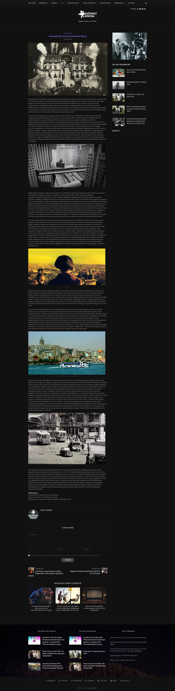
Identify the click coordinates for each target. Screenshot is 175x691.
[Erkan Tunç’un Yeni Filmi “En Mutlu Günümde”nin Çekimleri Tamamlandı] (34, 654)
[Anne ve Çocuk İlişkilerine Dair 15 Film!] (118, 73)
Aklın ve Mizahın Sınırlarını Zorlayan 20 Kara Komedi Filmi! (136, 109)
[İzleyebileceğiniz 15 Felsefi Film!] (118, 85)
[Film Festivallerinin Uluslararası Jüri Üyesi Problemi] (94, 595)
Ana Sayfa (32, 3)
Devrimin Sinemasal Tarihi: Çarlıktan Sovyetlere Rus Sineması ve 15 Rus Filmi (136, 121)
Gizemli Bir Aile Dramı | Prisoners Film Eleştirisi (125, 638)
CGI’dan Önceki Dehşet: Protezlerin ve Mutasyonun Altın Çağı (41, 608)
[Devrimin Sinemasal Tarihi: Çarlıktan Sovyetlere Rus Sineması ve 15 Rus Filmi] (118, 122)
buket (135, 655)
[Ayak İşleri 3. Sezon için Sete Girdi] (118, 97)
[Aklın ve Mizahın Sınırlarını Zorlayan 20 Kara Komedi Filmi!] (118, 110)
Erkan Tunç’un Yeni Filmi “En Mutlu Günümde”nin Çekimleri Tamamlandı (53, 653)
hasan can (132, 660)
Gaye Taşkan (46, 510)
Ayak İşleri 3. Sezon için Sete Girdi (135, 95)
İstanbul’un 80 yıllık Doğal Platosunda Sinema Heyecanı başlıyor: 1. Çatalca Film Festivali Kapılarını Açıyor (53, 641)
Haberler (43, 3)
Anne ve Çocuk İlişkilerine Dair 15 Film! (136, 71)
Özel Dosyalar (89, 3)
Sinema (54, 3)
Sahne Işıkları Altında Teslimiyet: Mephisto (123, 642)
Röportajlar (73, 3)
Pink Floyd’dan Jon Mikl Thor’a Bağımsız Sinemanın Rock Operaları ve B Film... (67, 608)
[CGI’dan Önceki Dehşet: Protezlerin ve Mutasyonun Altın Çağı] (41, 595)
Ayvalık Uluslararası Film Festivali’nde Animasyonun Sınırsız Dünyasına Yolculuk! (52, 666)
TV (62, 3)
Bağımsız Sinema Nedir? (118, 660)
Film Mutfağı (105, 3)
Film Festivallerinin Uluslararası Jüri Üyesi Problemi (94, 608)
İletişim (131, 3)
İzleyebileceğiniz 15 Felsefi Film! (136, 83)
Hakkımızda (118, 3)
